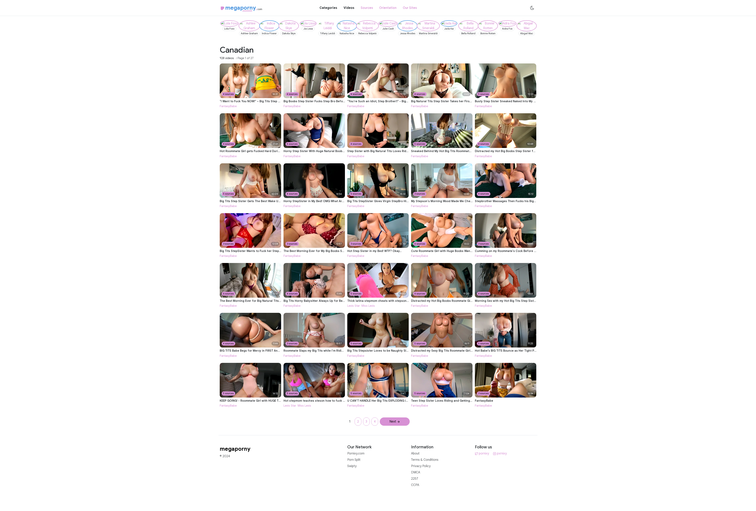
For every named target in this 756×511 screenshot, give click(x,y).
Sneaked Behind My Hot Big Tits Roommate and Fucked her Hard (456, 151)
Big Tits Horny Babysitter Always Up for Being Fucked (321, 301)
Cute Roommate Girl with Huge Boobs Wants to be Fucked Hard (455, 251)
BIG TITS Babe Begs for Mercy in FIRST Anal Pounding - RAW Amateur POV (271, 350)
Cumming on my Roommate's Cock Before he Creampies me (516, 251)
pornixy (484, 453)
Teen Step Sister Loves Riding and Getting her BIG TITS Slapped (455, 400)
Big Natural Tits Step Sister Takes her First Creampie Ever (451, 101)
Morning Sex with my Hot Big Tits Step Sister (506, 301)
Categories (328, 8)
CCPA (415, 485)
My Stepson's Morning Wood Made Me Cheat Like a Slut (450, 201)
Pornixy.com (355, 453)
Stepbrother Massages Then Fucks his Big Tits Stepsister (515, 201)
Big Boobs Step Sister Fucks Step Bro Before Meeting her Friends (329, 101)
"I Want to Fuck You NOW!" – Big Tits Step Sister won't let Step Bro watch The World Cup (281, 101)
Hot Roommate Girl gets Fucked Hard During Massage (257, 151)
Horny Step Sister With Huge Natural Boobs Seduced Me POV (326, 151)
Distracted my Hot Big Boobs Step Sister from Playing (512, 151)
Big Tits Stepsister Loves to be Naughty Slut (378, 350)
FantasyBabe (228, 106)
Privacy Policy (421, 466)
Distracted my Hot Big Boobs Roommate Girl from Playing (451, 301)
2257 (414, 479)
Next (392, 422)
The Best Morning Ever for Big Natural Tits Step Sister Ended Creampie (269, 301)
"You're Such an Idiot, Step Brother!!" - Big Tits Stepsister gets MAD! (394, 101)
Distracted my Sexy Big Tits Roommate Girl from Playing (450, 350)
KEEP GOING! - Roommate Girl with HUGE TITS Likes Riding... (261, 400)
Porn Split (353, 460)
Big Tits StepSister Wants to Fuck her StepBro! (252, 251)
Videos (349, 8)
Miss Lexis (368, 306)
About (415, 453)
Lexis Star (353, 306)
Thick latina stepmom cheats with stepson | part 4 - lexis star (390, 301)
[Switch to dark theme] (532, 8)
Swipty (352, 466)
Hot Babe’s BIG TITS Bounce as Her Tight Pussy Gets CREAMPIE (519, 350)
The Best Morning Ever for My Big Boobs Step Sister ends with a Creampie (335, 251)
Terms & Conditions (424, 460)
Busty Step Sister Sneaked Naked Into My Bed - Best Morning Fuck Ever (524, 101)
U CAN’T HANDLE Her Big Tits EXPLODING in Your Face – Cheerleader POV (398, 400)
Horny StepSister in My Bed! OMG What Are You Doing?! (322, 201)
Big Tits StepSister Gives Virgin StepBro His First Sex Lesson (389, 201)
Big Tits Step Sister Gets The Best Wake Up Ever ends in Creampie (266, 201)
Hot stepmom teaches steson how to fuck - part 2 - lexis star (326, 400)
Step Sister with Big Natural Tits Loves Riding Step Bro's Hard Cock (394, 151)
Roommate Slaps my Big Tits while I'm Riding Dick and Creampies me (331, 350)
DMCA (415, 472)
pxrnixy (502, 453)
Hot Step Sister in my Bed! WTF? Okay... (374, 251)
